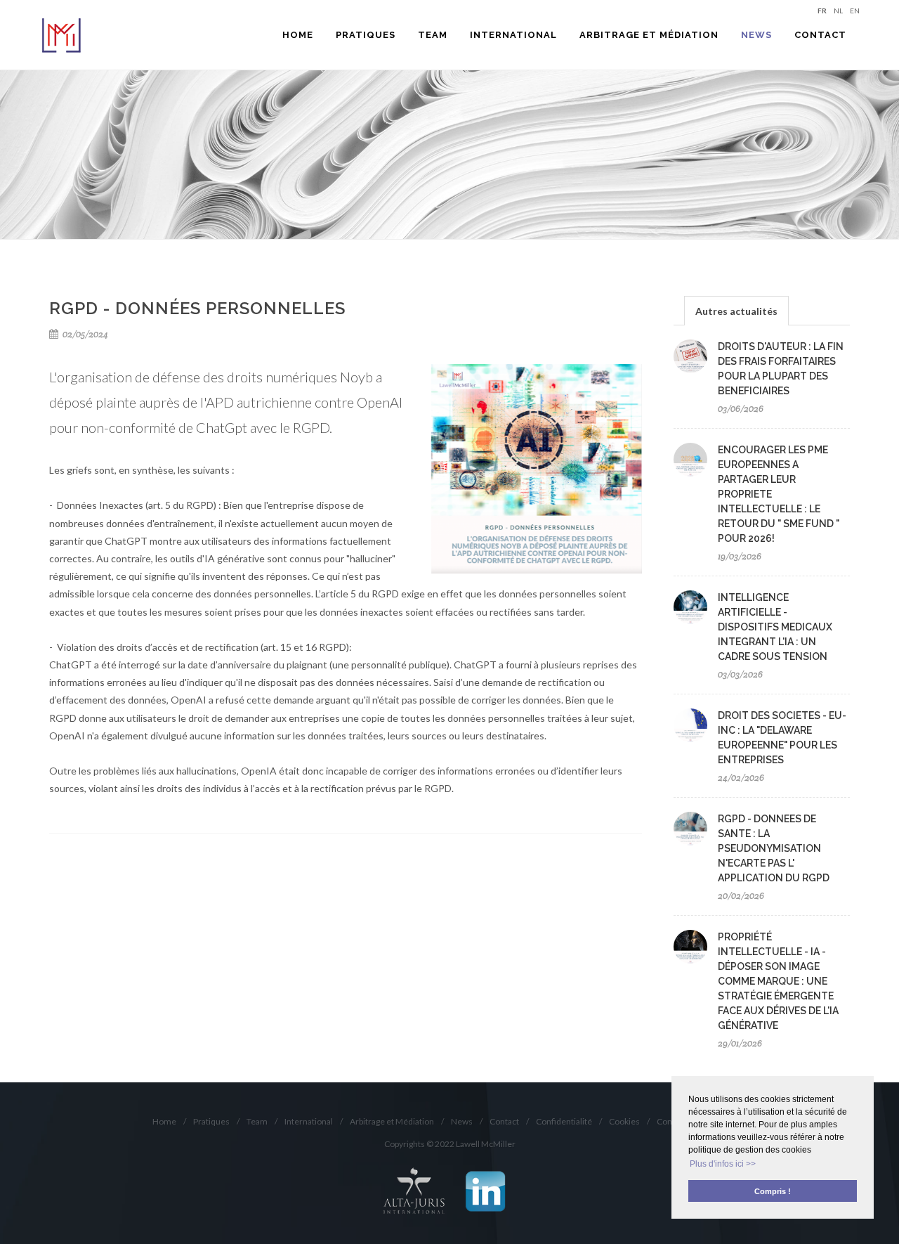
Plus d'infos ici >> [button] (723, 1164)
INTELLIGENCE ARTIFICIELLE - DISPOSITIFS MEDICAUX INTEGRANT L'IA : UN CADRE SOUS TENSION (775, 627)
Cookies (624, 1121)
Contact (504, 1121)
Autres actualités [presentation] (736, 311)
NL (838, 10)
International (308, 1121)
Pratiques (211, 1121)
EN (855, 10)
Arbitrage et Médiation (392, 1121)
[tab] (736, 310)
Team (257, 1121)
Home (164, 1121)
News (462, 1121)
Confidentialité (564, 1121)
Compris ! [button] (772, 1191)
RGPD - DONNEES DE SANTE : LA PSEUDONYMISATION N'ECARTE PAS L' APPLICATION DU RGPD (773, 848)
